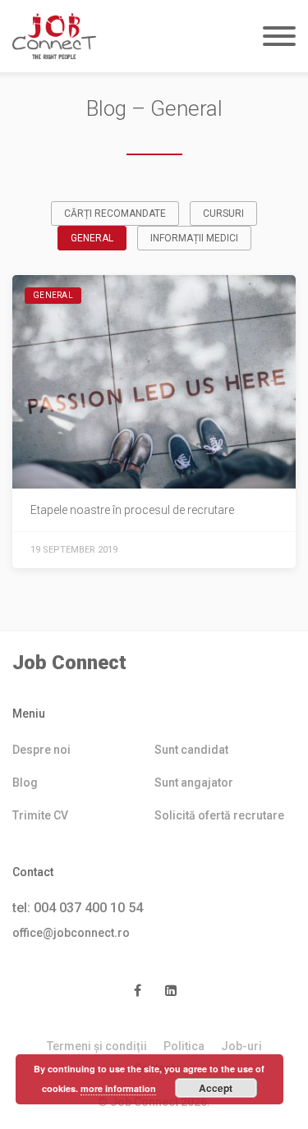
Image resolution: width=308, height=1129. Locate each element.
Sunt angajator (193, 782)
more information (118, 1088)
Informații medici (194, 238)
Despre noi (41, 749)
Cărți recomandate (115, 213)
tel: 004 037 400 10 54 (77, 908)
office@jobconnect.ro (71, 932)
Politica (184, 1046)
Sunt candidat (191, 749)
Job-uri (241, 1046)
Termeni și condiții (97, 1046)
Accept (215, 1088)
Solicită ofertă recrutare (219, 815)
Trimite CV (40, 815)
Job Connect (69, 662)
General (92, 238)
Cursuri (223, 213)
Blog (25, 782)
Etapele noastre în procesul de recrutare (132, 509)
